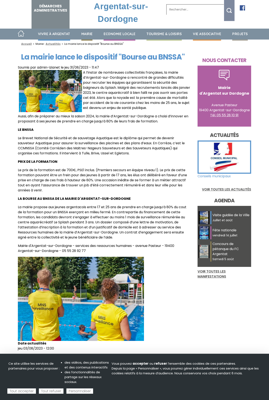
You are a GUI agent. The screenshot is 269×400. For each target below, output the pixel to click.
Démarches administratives (50, 8)
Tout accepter (22, 391)
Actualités (53, 44)
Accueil (21, 34)
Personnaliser (80, 391)
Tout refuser (51, 391)
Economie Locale (120, 34)
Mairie (87, 34)
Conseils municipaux (214, 176)
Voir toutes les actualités (226, 189)
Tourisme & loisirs (164, 34)
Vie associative (207, 34)
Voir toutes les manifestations (212, 274)
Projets (240, 34)
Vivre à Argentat (54, 34)
